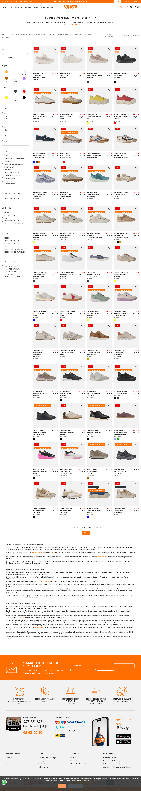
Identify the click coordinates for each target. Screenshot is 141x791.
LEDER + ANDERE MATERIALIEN (14, 252)
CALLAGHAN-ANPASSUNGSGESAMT (12, 275)
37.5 (5, 119)
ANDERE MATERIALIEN (11, 198)
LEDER (6, 212)
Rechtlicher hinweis (109, 758)
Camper (7, 181)
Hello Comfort (9, 167)
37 (5, 124)
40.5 (5, 116)
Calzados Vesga (10, 178)
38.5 (5, 113)
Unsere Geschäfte (12, 761)
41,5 (5, 141)
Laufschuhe (39, 627)
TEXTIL (6, 218)
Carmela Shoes (9, 184)
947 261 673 (7, 1)
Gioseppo (7, 161)
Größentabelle (43, 767)
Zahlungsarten (43, 761)
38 (5, 127)
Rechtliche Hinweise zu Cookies (114, 764)
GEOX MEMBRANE (10, 266)
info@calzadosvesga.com (23, 1)
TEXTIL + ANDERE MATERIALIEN (15, 224)
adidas (53, 552)
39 (5, 133)
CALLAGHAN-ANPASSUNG (13, 272)
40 (5, 135)
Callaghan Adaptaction (12, 175)
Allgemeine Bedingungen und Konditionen (117, 767)
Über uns (9, 758)
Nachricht (73, 761)
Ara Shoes (7, 170)
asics (42, 552)
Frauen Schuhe (101, 557)
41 (5, 138)
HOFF (6, 156)
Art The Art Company (11, 172)
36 (5, 121)
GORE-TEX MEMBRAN (11, 269)
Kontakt (8, 764)
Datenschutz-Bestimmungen (112, 761)
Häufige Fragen (43, 764)
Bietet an (73, 758)
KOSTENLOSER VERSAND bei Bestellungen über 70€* (70, 1)
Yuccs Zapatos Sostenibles (13, 164)
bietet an (22, 617)
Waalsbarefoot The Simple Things (16, 158)
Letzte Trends (108, 589)
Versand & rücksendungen (47, 758)
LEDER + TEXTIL (9, 215)
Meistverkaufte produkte (78, 764)
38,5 (5, 130)
